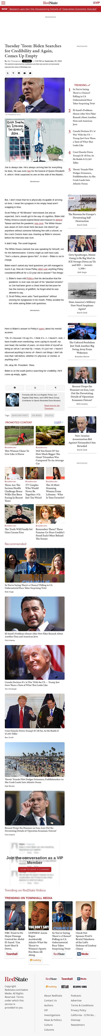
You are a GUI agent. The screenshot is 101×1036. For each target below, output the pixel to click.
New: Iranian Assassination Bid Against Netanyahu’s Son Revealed (82, 441)
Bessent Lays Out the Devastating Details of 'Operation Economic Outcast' (53, 9)
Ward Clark (82, 225)
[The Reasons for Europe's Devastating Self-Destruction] (82, 202)
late (29, 171)
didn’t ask (43, 269)
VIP (46, 1010)
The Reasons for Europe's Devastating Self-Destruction (82, 217)
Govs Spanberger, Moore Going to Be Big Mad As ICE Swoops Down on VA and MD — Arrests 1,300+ (82, 261)
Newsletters (78, 1024)
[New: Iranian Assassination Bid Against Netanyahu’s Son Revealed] (82, 424)
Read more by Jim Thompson (52, 406)
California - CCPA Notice (83, 1015)
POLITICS (49, 415)
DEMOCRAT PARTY (20, 415)
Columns (49, 1029)
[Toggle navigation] (3, 3)
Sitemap (75, 1020)
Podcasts (76, 995)
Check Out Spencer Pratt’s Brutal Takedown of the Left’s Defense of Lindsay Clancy (86, 940)
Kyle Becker (10, 786)
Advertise (76, 1000)
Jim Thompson (14, 61)
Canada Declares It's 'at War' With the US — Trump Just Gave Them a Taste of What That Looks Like (32, 683)
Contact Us (50, 1000)
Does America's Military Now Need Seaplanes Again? (82, 305)
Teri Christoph (11, 689)
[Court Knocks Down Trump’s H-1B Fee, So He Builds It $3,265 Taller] (35, 711)
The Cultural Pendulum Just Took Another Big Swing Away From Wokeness (82, 347)
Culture (48, 1024)
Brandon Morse (82, 356)
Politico (30, 278)
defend (59, 220)
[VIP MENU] (96, 3)
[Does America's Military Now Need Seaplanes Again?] (82, 290)
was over (38, 223)
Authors (48, 1005)
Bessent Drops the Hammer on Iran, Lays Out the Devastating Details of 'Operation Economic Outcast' (31, 829)
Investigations (52, 1015)
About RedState (53, 995)
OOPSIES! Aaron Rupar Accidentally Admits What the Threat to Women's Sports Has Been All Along (37, 944)
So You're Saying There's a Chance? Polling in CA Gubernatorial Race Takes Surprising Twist (29, 586)
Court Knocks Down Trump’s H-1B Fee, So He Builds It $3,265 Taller (32, 732)
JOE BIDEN (36, 415)
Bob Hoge (9, 592)
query (42, 328)
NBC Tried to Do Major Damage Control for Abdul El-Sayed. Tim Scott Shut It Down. (14, 940)
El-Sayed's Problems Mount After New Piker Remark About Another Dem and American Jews (34, 635)
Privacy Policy (78, 1010)
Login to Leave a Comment (35, 869)
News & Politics (53, 1020)
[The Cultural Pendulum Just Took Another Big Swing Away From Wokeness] (82, 330)
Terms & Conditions (82, 1005)
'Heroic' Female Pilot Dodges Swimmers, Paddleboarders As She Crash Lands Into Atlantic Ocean (34, 781)
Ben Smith (9, 738)
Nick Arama (10, 640)
